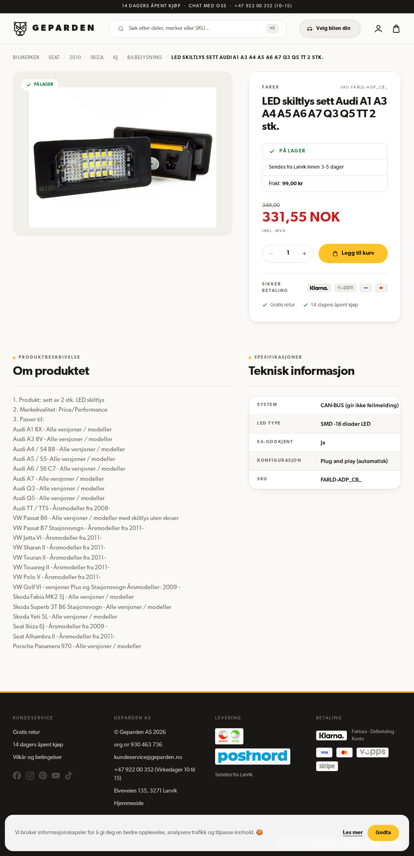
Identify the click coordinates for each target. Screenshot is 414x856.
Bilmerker (26, 57)
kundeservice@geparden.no (148, 758)
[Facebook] (17, 775)
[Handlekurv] (396, 29)
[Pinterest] (43, 775)
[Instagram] (30, 775)
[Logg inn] (378, 29)
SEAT (54, 57)
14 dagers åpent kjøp (38, 745)
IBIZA (97, 57)
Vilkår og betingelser (37, 758)
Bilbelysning (145, 57)
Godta (383, 832)
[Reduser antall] (271, 253)
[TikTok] (69, 775)
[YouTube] (56, 775)
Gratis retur (26, 732)
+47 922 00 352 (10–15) (263, 6)
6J (115, 57)
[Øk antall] (304, 253)
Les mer (353, 833)
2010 (75, 57)
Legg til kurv (358, 253)
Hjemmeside (129, 804)
